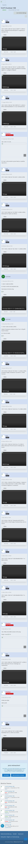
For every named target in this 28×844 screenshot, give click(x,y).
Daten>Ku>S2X (8, 818)
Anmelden (6, 775)
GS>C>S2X (7, 808)
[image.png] (14, 150)
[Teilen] (26, 16)
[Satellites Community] (3, 1)
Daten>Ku (7, 813)
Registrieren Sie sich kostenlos (14, 770)
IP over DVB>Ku (8, 822)
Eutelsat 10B (8, 824)
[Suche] (19, 1)
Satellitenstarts (8, 827)
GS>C (6, 803)
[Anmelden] (22, 2)
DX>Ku (6, 798)
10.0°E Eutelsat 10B (9, 786)
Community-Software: (14, 841)
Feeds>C (6, 794)
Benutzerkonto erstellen (18, 775)
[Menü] (26, 1)
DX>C (6, 789)
